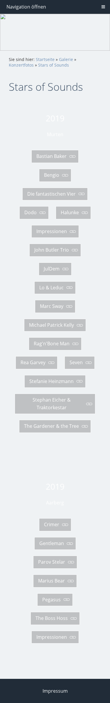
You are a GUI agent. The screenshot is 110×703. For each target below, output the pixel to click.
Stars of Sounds (53, 65)
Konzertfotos (21, 65)
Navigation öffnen (26, 7)
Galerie (66, 59)
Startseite (45, 59)
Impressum (55, 691)
